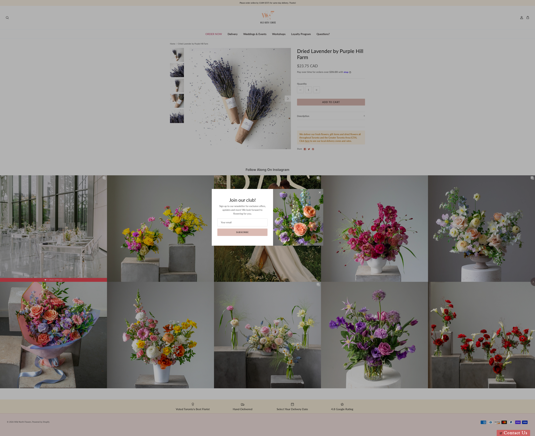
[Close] (320, 192)
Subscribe (242, 232)
